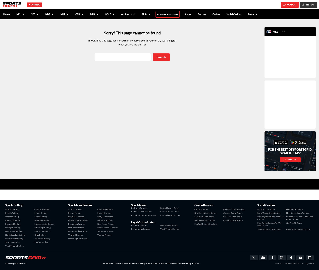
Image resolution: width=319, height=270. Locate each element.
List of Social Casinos (266, 209)
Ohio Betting (40, 235)
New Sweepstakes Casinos (297, 213)
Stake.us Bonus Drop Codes (269, 229)
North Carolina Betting (15, 235)
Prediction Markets (167, 14)
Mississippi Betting (42, 227)
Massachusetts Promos (78, 220)
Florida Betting (11, 213)
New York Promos (76, 227)
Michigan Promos (105, 220)
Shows (187, 14)
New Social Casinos (294, 209)
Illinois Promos (74, 213)
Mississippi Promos (76, 224)
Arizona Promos (75, 209)
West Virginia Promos (77, 238)
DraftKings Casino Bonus (205, 213)
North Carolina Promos (107, 227)
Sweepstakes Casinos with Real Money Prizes (299, 218)
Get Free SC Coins (294, 223)
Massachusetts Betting (44, 224)
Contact (278, 263)
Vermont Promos (75, 235)
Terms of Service (292, 263)
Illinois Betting (40, 213)
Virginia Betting (41, 242)
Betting (202, 14)
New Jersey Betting (13, 231)
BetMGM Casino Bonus (233, 209)
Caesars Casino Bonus (232, 213)
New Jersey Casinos (168, 225)
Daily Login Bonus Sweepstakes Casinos (270, 218)
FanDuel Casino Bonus (204, 216)
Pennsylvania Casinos (140, 229)
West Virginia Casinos (169, 229)
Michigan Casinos (139, 225)
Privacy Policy (308, 263)
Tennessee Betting (42, 238)
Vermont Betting (12, 242)
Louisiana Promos (76, 216)
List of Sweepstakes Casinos (269, 213)
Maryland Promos (105, 216)
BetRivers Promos (139, 208)
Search (161, 57)
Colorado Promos (105, 209)
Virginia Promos (104, 235)
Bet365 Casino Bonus (232, 216)
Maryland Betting (12, 224)
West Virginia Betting (14, 246)
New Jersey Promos (105, 224)
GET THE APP (290, 159)
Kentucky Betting (12, 220)
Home (6, 14)
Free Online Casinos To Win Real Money (269, 224)
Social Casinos (233, 14)
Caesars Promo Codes (169, 211)
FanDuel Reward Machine (205, 224)
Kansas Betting (40, 216)
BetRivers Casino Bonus (204, 220)
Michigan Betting (12, 227)
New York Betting (42, 231)
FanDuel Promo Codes (170, 215)
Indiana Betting (12, 216)
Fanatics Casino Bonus (233, 220)
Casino (216, 14)
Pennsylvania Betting (14, 238)
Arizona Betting (12, 209)
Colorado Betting (41, 209)
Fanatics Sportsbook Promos (143, 215)
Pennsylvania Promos (77, 231)
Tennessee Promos (105, 231)
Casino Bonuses (201, 209)
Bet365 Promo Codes (169, 208)
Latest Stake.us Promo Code (298, 229)
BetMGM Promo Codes (141, 211)
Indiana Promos (104, 213)
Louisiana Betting (41, 220)
